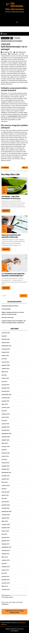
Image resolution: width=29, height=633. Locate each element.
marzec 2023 (5, 417)
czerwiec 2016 (6, 589)
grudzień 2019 (6, 540)
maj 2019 (4, 563)
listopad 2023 (5, 391)
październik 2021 (6, 472)
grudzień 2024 (6, 365)
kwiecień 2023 (6, 414)
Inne (12, 38)
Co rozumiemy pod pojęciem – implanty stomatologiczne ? (14, 275)
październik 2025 (6, 345)
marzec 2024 (5, 378)
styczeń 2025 (5, 362)
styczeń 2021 (5, 501)
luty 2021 (4, 498)
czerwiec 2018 (6, 583)
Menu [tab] (5, 34)
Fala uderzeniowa (14, 9)
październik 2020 (6, 511)
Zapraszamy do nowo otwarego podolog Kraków (14, 611)
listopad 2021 (5, 469)
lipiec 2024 (5, 371)
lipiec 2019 (5, 557)
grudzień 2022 (6, 427)
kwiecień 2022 (6, 453)
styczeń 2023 (5, 423)
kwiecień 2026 (6, 339)
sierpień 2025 (5, 352)
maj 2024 (4, 375)
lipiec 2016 (5, 586)
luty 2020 (4, 534)
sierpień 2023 (5, 401)
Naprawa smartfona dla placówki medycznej (11, 236)
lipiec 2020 (5, 521)
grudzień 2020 (6, 505)
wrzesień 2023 (6, 397)
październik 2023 (6, 394)
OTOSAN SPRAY (6, 309)
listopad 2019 (5, 544)
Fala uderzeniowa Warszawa (19, 595)
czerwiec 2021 (6, 485)
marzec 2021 (5, 495)
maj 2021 (4, 488)
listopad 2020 (5, 508)
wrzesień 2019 (6, 550)
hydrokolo (10, 116)
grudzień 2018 (6, 579)
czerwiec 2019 (6, 560)
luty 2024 (4, 381)
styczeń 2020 (5, 537)
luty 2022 (4, 459)
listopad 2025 (5, 342)
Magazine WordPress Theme (14, 629)
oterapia (15, 116)
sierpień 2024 (5, 368)
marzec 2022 (5, 456)
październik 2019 (6, 547)
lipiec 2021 (5, 482)
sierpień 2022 (5, 440)
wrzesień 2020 (6, 514)
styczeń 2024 (5, 384)
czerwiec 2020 (6, 524)
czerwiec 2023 (6, 407)
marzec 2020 (5, 531)
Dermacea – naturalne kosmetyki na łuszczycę (11, 197)
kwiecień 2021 (6, 492)
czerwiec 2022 (6, 446)
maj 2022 (4, 449)
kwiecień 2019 (6, 566)
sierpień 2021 (5, 479)
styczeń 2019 (5, 576)
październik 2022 (6, 433)
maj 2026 (4, 336)
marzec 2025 (5, 355)
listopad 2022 (5, 430)
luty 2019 (4, 573)
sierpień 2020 (5, 518)
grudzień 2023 (6, 388)
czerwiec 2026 (6, 332)
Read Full (6, 211)
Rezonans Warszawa (7, 317)
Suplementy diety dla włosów (10, 305)
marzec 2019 (5, 570)
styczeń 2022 (5, 462)
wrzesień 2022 (6, 436)
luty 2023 (4, 420)
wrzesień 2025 (6, 349)
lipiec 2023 (5, 404)
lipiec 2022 (5, 443)
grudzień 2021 (6, 466)
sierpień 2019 (5, 553)
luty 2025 (4, 358)
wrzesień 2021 (6, 475)
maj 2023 (4, 410)
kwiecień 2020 (6, 527)
